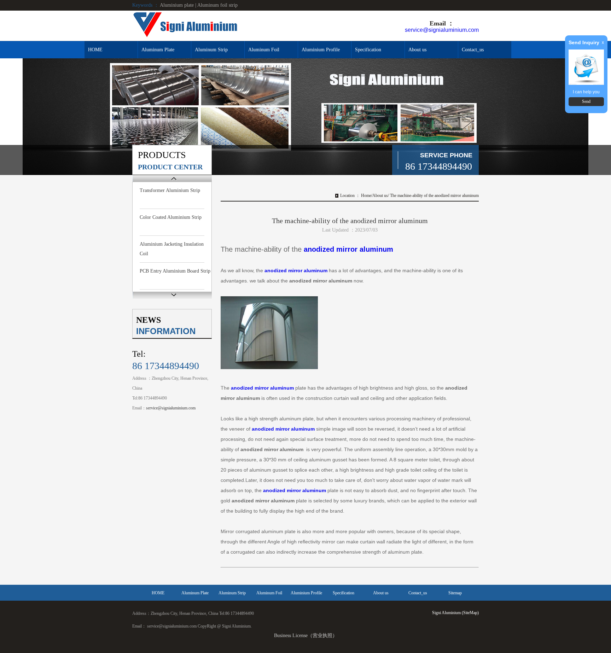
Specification (368, 49)
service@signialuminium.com (442, 30)
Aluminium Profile (321, 49)
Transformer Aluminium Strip (170, 190)
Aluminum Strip (211, 49)
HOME (95, 49)
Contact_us (473, 49)
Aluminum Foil (263, 49)
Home (366, 195)
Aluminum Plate (157, 49)
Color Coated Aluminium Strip (171, 217)
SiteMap (470, 612)
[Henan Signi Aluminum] (185, 25)
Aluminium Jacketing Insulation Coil (172, 248)
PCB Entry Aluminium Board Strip (175, 271)
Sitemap (455, 592)
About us (417, 49)
